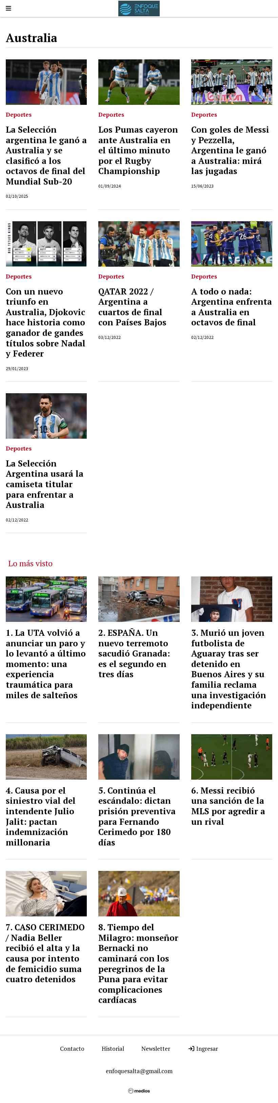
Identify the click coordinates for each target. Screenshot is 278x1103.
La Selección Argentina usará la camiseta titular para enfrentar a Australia (44, 484)
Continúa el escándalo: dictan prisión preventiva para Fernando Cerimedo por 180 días (137, 816)
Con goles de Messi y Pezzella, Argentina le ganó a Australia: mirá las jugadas (230, 150)
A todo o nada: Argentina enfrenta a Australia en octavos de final (231, 307)
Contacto (72, 1048)
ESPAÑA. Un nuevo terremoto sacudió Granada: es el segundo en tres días (134, 653)
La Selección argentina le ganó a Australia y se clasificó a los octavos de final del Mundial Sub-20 (46, 155)
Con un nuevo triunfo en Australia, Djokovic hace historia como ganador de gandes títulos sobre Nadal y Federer (45, 322)
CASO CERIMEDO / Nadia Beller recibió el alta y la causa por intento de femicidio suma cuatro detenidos (45, 953)
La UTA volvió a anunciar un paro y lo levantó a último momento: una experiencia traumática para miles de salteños (46, 664)
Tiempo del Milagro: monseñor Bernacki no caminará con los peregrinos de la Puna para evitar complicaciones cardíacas (138, 963)
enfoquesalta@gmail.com (139, 1071)
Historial (113, 1048)
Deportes (19, 114)
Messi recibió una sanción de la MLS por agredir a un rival (228, 806)
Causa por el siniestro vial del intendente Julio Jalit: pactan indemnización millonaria (41, 816)
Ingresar (206, 1048)
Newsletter (155, 1048)
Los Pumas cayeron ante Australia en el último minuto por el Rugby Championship (138, 150)
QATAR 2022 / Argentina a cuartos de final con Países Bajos (132, 307)
